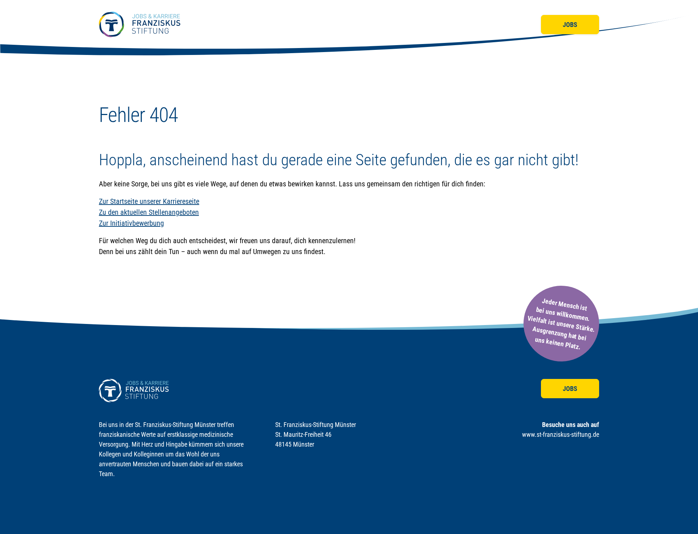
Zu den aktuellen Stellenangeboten (149, 212)
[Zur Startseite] (139, 24)
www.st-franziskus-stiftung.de (560, 434)
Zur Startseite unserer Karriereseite (149, 201)
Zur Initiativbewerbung (131, 223)
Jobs (570, 24)
